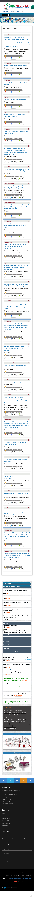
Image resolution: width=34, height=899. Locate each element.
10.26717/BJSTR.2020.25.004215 (14, 122)
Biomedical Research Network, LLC (14, 876)
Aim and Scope (5, 816)
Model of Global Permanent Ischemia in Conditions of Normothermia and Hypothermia (15, 246)
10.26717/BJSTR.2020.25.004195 (14, 466)
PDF (7, 58)
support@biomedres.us (8, 803)
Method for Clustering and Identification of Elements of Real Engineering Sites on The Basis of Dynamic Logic (16, 206)
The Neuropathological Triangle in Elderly (15, 382)
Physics (19, 724)
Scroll (30, 895)
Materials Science (15, 721)
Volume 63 (6, 641)
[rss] (14, 887)
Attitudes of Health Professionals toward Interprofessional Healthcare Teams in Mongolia (15, 225)
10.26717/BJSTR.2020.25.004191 (14, 544)
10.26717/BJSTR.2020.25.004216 (14, 105)
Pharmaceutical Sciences (10, 728)
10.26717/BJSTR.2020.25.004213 (14, 159)
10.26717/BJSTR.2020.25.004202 (14, 336)
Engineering (16, 717)
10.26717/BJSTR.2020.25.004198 (14, 412)
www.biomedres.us (20, 880)
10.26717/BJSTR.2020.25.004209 (14, 235)
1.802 (6, 11)
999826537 (15, 11)
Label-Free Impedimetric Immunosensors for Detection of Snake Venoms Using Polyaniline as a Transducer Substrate (17, 555)
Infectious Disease (21, 719)
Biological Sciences (19, 710)
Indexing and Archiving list (8, 823)
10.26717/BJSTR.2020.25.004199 (14, 387)
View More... (17, 651)
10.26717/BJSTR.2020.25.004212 (14, 176)
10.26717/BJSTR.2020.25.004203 (14, 314)
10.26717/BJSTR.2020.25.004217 (14, 90)
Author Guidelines (6, 820)
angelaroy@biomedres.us (8, 805)
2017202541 (21, 11)
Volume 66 (6, 623)
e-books (17, 734)
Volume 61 (6, 648)
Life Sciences (13, 724)
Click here (24, 680)
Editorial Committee (6, 818)
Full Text (14, 58)
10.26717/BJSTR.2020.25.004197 (14, 433)
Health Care (7, 719)
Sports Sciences (8, 726)
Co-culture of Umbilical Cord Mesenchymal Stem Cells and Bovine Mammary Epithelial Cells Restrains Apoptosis (16, 512)
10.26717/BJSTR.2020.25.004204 (14, 293)
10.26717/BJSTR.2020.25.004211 (14, 195)
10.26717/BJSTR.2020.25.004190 (14, 566)
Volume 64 (6, 638)
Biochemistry (16, 726)
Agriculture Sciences (9, 710)
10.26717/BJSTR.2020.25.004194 (14, 483)
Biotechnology (7, 712)
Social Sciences (25, 724)
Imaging (13, 719)
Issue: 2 (6, 629)
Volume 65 (6, 635)
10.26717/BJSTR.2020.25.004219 (14, 56)
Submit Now (18, 695)
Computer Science (8, 714)
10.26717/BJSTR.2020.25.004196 (14, 449)
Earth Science (17, 714)
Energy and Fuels (8, 717)
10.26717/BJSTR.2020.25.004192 (14, 523)
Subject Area (5, 825)
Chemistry (23, 712)
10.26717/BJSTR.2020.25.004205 (14, 274)
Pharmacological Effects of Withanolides (15, 65)
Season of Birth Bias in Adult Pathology (15, 99)
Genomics (23, 717)
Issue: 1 (6, 632)
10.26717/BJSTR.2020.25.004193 (14, 500)
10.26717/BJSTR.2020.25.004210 (14, 214)
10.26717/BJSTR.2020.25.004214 (14, 138)
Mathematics (24, 721)
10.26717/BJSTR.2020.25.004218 (14, 73)
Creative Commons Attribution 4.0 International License (20, 878)
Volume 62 (6, 645)
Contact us (4, 828)
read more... (29, 838)
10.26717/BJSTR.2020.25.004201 (14, 355)
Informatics (7, 721)
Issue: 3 (6, 627)
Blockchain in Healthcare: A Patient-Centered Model (15, 597)
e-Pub (21, 58)
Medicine (6, 724)
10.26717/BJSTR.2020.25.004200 (14, 372)
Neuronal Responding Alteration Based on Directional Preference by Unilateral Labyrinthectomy (16, 267)
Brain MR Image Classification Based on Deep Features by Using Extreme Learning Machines (17, 348)
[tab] (17, 623)
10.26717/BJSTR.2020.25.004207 (14, 255)
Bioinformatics (16, 712)
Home (3, 813)
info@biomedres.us (6, 1)
